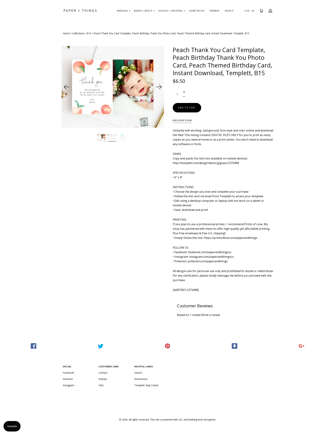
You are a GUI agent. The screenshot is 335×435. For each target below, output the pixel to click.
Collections (78, 33)
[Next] (159, 87)
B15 (89, 33)
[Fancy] (234, 346)
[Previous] (67, 87)
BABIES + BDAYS (143, 10)
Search (138, 372)
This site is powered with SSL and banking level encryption (182, 419)
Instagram (68, 385)
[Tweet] (100, 346)
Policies (103, 379)
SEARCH (229, 10)
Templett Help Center (146, 385)
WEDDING (122, 10)
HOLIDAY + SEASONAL (170, 10)
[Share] (33, 346)
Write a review (210, 315)
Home (66, 33)
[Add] (301, 346)
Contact (103, 372)
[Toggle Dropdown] (130, 10)
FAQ (101, 385)
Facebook (68, 372)
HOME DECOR (196, 10)
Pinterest (68, 379)
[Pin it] (167, 346)
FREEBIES (214, 10)
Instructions (141, 379)
